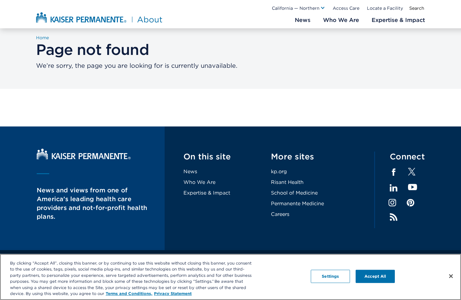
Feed (393, 217)
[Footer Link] (412, 174)
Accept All (375, 276)
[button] (298, 8)
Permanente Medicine (297, 203)
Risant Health (287, 182)
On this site (207, 156)
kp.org (279, 171)
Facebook (393, 172)
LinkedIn (393, 188)
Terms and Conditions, (129, 293)
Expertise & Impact (206, 193)
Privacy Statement (173, 293)
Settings (330, 276)
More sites (292, 156)
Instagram (392, 202)
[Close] (451, 276)
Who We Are (199, 182)
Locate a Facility (385, 8)
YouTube (412, 187)
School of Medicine (294, 193)
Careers (280, 214)
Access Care (346, 8)
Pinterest (410, 202)
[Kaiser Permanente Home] (84, 158)
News (190, 171)
